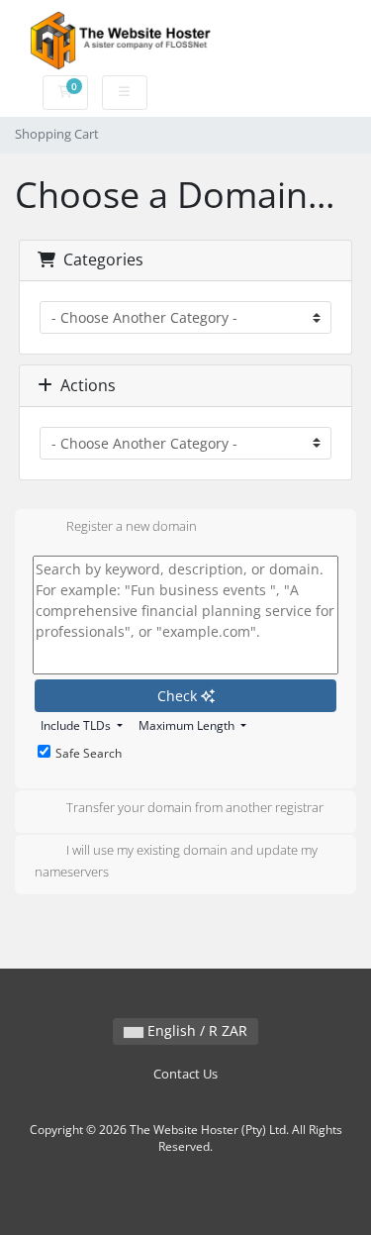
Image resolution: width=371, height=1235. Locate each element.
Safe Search (88, 753)
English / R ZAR (195, 1030)
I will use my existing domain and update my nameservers (176, 860)
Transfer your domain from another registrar (195, 807)
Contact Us (185, 1074)
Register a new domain (131, 526)
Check (179, 695)
